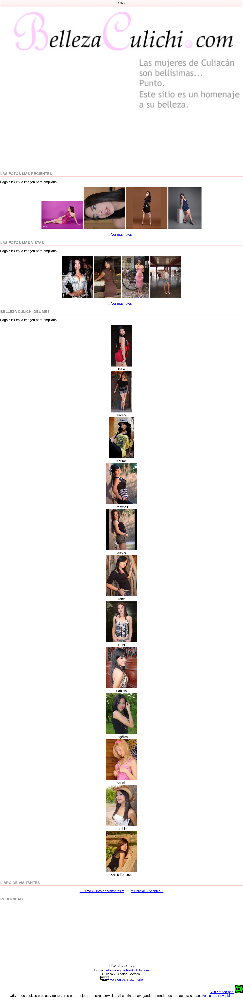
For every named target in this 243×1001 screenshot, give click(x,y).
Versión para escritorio (126, 979)
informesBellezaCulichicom (127, 970)
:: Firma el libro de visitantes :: (102, 891)
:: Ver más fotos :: (121, 234)
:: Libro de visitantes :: (147, 891)
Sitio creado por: (222, 992)
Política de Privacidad (217, 996)
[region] (121, 140)
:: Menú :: (121, 3)
